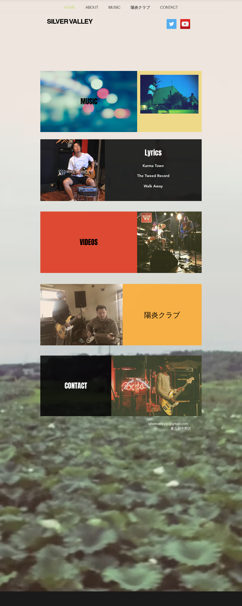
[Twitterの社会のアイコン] (171, 24)
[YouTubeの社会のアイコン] (185, 24)
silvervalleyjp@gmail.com (168, 424)
